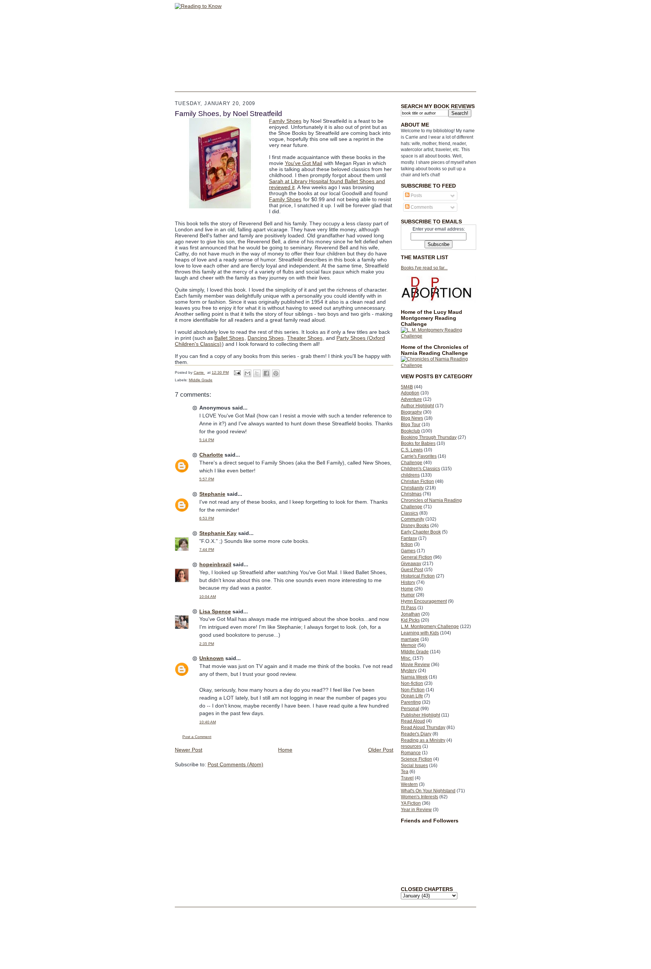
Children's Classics (420, 468)
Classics (409, 513)
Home (407, 588)
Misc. (406, 658)
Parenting (411, 702)
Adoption (410, 393)
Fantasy (409, 538)
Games (408, 550)
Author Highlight (417, 405)
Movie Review (415, 664)
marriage (410, 639)
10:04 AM (207, 597)
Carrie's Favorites (419, 456)
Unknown (211, 658)
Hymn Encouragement (424, 601)
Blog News (412, 418)
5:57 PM (206, 479)
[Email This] (247, 373)
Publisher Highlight (420, 715)
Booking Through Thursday (429, 437)
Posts (416, 195)
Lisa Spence (215, 611)
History (408, 582)
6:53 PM (206, 518)
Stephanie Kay (218, 533)
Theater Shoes (304, 338)
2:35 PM (206, 644)
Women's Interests (419, 796)
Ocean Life (412, 695)
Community (412, 519)
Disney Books (415, 525)
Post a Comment (196, 737)
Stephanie (212, 494)
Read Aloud (413, 721)
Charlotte (211, 455)
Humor (408, 595)
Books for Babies (418, 443)
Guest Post (412, 569)
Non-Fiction (413, 689)
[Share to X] (257, 373)
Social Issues (414, 765)
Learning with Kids (420, 633)
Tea (404, 771)
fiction (407, 544)
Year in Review (416, 809)
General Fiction (416, 557)
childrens (410, 475)
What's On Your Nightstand (428, 790)
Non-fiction (412, 683)
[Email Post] (237, 372)
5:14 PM (206, 440)
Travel (407, 778)
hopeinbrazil (215, 564)
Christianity (412, 488)
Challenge (411, 462)
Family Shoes (285, 121)
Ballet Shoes (229, 338)
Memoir (408, 645)
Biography (411, 412)
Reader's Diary (416, 734)
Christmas (411, 494)
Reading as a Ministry (423, 740)
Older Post (380, 750)
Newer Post (188, 750)
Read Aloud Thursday (423, 727)
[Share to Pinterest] (276, 373)
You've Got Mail (303, 163)
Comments (421, 207)
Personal (410, 708)
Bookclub (410, 431)
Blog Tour (410, 424)
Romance (411, 752)
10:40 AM (207, 722)
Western (409, 784)
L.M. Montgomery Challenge (430, 626)
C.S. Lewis (412, 449)
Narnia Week (414, 677)
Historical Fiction (418, 576)
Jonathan (410, 614)
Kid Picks (410, 620)
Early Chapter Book (421, 532)
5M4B (407, 387)
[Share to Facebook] (266, 373)
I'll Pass (408, 607)
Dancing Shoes (266, 338)
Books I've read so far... (424, 268)
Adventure (411, 399)
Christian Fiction (417, 481)
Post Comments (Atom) (235, 764)
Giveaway (411, 563)
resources (411, 746)
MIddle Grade (415, 651)
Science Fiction (416, 759)
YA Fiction (411, 803)
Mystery (409, 670)
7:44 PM (206, 549)
